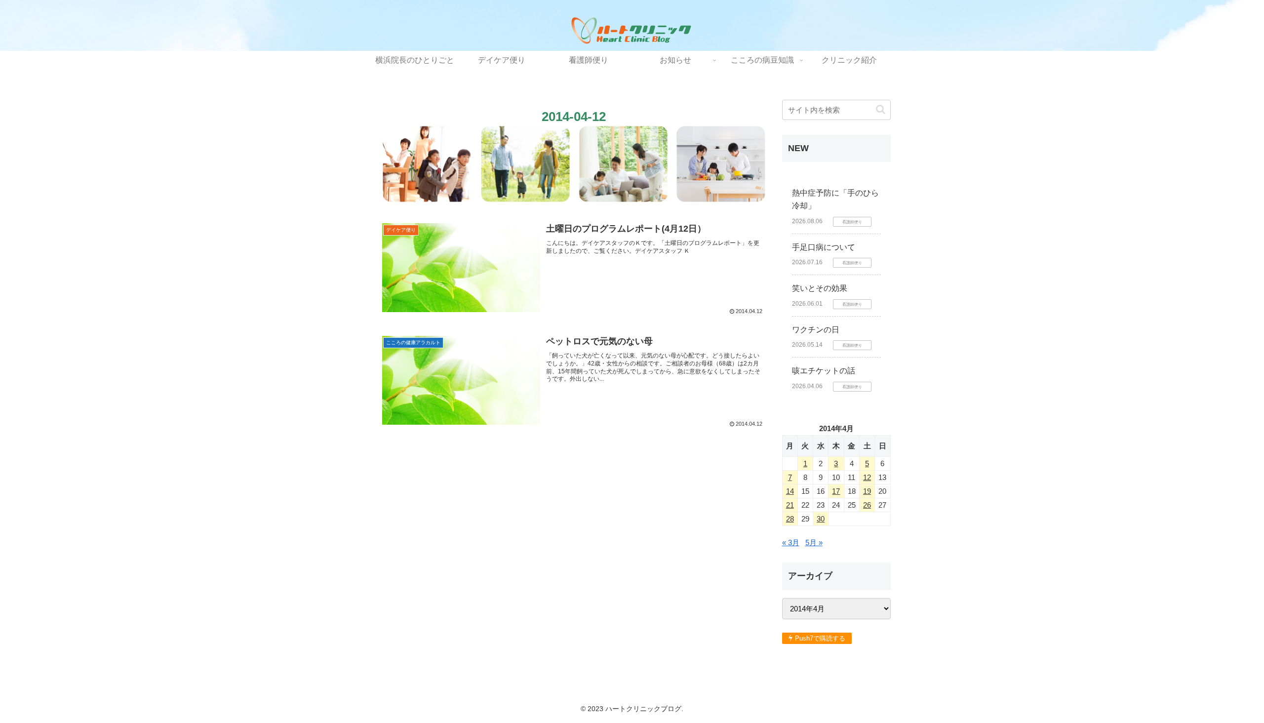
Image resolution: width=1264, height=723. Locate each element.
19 (867, 491)
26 (867, 505)
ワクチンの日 (815, 329)
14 (790, 491)
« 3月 (790, 542)
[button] (880, 109)
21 (790, 505)
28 (790, 519)
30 (821, 519)
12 (867, 477)
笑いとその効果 (819, 288)
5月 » (814, 542)
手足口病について (823, 247)
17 (836, 491)
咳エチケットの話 (823, 370)
